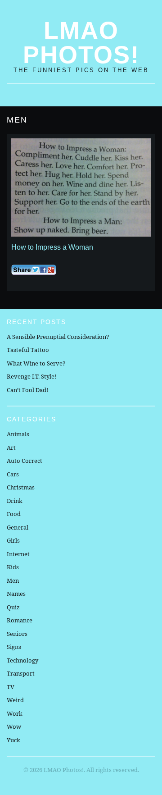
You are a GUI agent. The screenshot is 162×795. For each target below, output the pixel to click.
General (17, 527)
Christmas (21, 487)
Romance (19, 620)
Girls (13, 540)
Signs (14, 647)
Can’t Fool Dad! (27, 390)
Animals (18, 434)
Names (16, 593)
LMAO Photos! (81, 42)
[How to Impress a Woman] (81, 187)
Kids (13, 567)
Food (14, 514)
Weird (15, 700)
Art (11, 447)
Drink (14, 501)
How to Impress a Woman (52, 247)
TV (10, 687)
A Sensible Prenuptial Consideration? (58, 337)
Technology (22, 660)
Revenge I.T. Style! (31, 376)
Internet (18, 554)
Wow (14, 726)
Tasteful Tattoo (28, 350)
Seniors (17, 634)
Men (13, 580)
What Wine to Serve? (36, 363)
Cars (13, 474)
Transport (21, 673)
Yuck (13, 740)
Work (14, 713)
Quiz (13, 607)
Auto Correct (24, 461)
